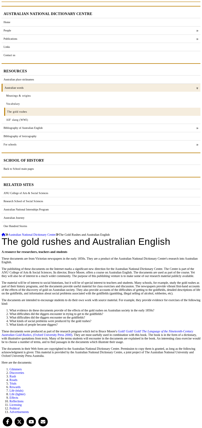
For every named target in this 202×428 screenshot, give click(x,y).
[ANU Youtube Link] (31, 421)
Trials (12, 383)
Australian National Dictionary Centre (32, 234)
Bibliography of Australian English (23, 127)
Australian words (14, 87)
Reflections (16, 401)
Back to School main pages (19, 168)
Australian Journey (14, 217)
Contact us (9, 55)
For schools (10, 144)
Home (7, 22)
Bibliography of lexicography (20, 136)
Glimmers (15, 369)
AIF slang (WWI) (17, 119)
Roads (13, 380)
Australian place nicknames (19, 79)
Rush (12, 376)
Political (14, 408)
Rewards (15, 387)
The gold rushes (17, 111)
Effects (13, 397)
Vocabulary (13, 103)
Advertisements (19, 412)
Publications (10, 38)
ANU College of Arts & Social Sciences (26, 193)
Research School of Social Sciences (23, 201)
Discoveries (16, 372)
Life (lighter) (17, 394)
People (7, 30)
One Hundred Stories (15, 226)
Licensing (15, 404)
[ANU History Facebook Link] (7, 421)
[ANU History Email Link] (43, 421)
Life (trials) (16, 390)
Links (7, 46)
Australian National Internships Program (26, 209)
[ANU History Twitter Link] (19, 421)
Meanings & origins (18, 95)
